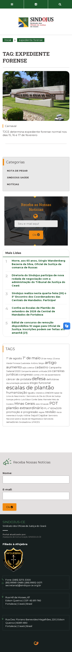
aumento (14, 367)
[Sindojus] (36, 22)
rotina (27, 415)
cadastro (41, 367)
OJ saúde (44, 404)
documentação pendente (17, 383)
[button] (12, 4)
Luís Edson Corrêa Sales (31, 399)
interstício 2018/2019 (44, 393)
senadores (12, 422)
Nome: (7, 473)
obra (38, 404)
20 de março (46, 359)
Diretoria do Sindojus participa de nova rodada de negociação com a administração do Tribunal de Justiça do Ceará (38, 280)
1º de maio (32, 358)
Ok (35, 234)
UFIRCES (35, 422)
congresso (26, 374)
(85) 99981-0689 (14, 582)
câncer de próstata (18, 379)
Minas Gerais (25, 404)
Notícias (13, 184)
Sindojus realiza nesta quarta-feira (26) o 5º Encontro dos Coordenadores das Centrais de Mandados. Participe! (39, 297)
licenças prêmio (13, 399)
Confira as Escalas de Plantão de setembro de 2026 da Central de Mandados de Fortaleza (33, 311)
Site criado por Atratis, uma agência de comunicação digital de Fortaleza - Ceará (36, 643)
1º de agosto (14, 358)
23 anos (56, 359)
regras (41, 412)
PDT (53, 403)
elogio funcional (40, 383)
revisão (50, 412)
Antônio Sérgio (37, 363)
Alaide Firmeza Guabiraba (18, 363)
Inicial (7, 40)
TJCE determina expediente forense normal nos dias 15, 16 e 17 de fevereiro (35, 133)
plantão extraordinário (25, 408)
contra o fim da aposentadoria (47, 375)
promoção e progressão (22, 412)
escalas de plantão (30, 388)
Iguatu (31, 392)
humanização (16, 392)
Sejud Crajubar (39, 415)
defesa (39, 378)
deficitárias (52, 379)
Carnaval (10, 126)
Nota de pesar (17, 170)
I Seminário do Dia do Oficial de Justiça (43, 396)
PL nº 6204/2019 (53, 408)
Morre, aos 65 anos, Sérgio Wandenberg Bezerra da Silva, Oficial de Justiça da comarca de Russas (38, 264)
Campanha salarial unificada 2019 (36, 371)
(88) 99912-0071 (33, 582)
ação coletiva (28, 368)
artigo (50, 362)
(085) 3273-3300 (21, 579)
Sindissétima (25, 422)
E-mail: (7, 489)
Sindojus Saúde (18, 177)
